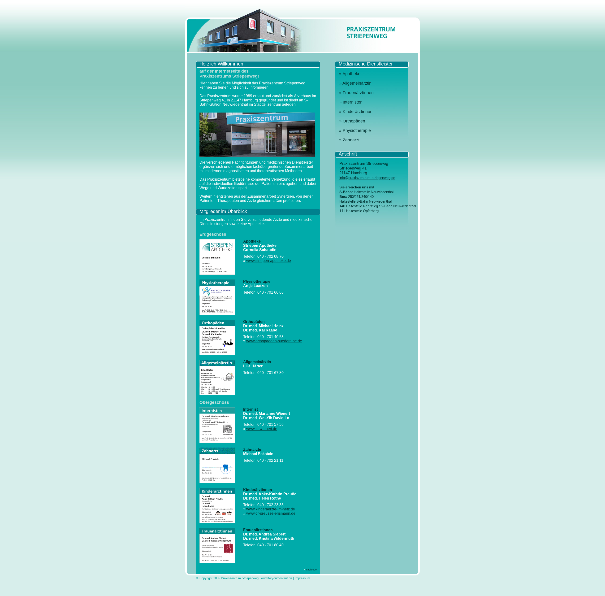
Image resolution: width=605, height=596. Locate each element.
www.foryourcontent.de (276, 578)
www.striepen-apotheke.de (268, 261)
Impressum (302, 578)
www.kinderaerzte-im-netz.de (270, 509)
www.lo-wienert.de (261, 429)
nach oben (312, 569)
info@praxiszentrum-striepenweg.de (367, 178)
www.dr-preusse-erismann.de (270, 513)
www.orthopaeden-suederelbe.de (274, 341)
